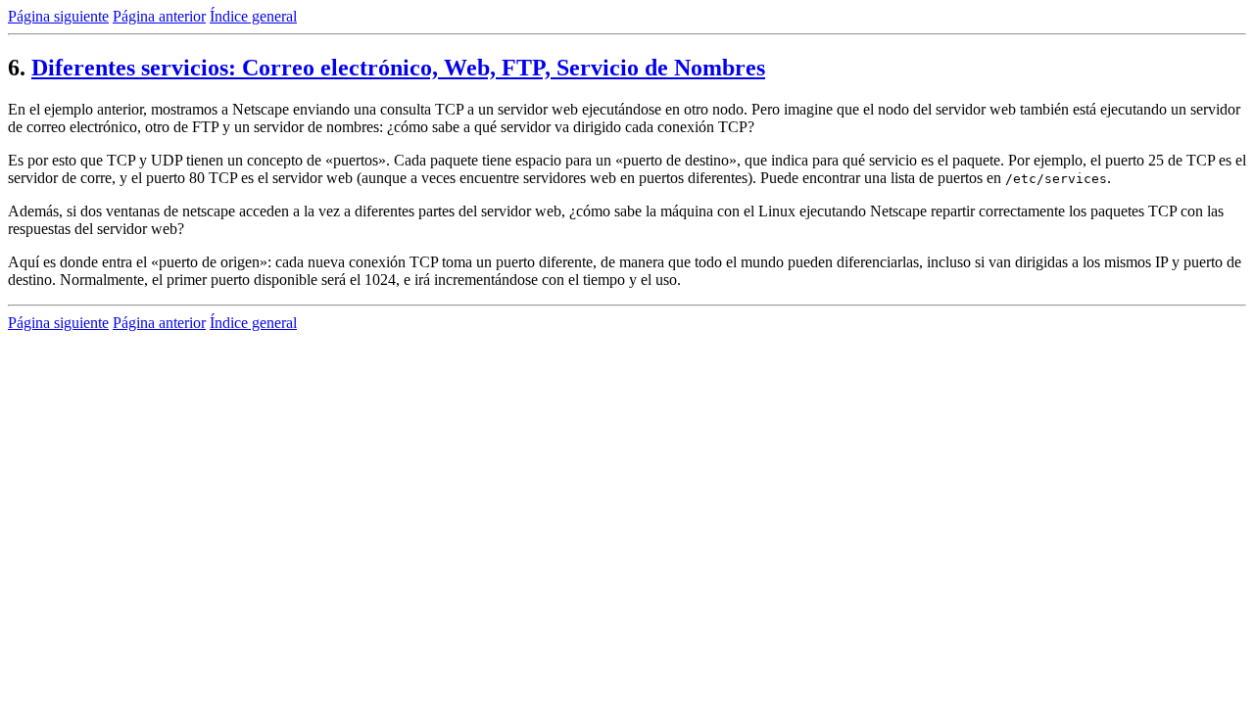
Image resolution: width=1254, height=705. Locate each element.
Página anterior (159, 16)
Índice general (253, 16)
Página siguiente (58, 16)
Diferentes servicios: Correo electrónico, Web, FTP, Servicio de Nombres (398, 67)
